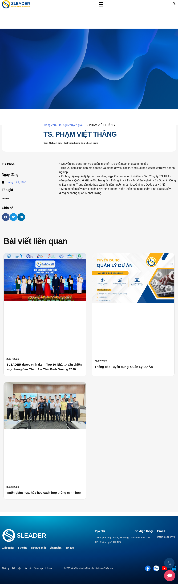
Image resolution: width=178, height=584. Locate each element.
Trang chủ (49, 125)
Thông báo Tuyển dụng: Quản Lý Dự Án (124, 367)
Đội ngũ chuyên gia (70, 125)
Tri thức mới (38, 547)
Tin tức (70, 547)
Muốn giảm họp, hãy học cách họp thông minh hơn (43, 492)
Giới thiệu (8, 547)
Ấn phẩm (56, 547)
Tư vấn (22, 547)
